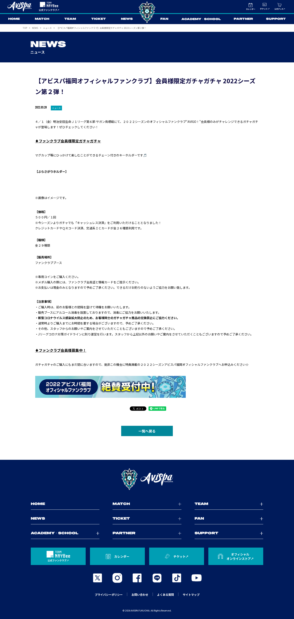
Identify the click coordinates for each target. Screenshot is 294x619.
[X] (97, 578)
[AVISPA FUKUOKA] (147, 479)
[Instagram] (117, 578)
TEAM (70, 19)
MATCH (42, 19)
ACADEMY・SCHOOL (201, 19)
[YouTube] (196, 578)
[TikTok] (177, 578)
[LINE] (157, 578)
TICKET (98, 19)
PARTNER (243, 19)
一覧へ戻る (147, 431)
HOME (14, 19)
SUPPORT (276, 19)
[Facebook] (137, 578)
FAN (164, 19)
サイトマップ (191, 595)
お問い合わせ (140, 595)
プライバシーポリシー (109, 595)
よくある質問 (165, 595)
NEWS (127, 19)
